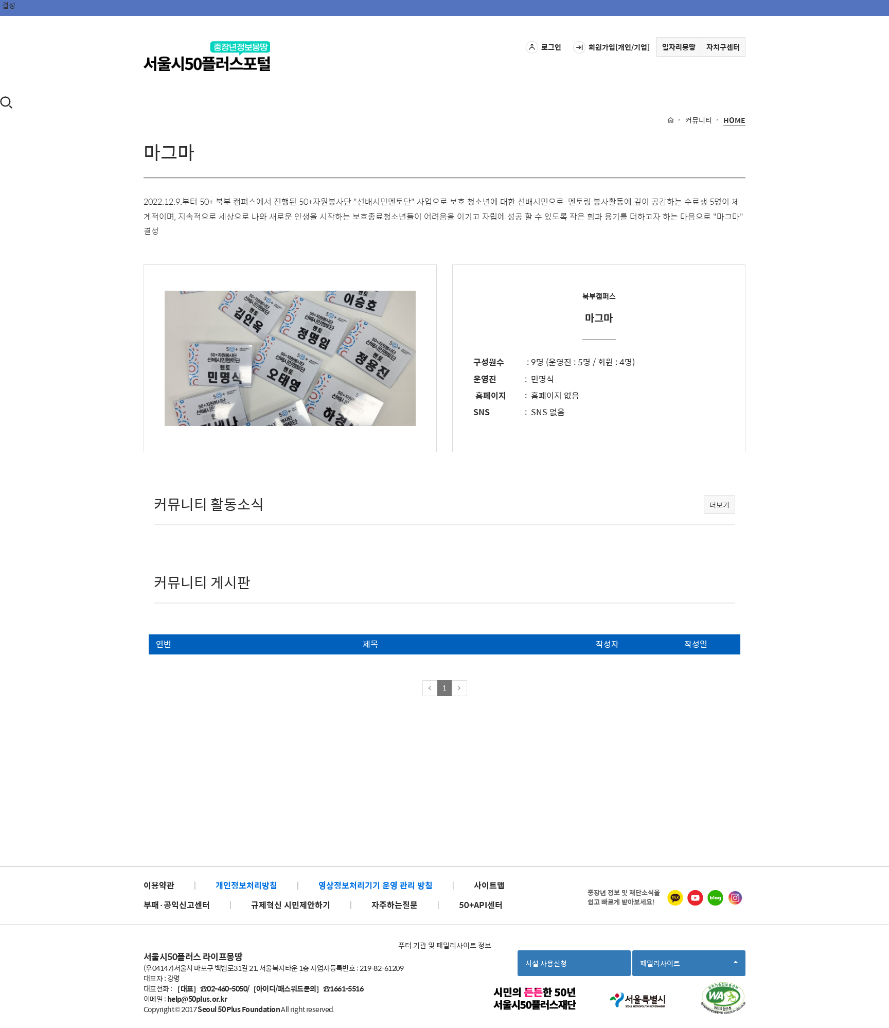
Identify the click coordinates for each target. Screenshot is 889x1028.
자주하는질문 (394, 904)
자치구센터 (723, 46)
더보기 (719, 504)
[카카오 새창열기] (675, 898)
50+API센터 (481, 904)
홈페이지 (489, 395)
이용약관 (159, 885)
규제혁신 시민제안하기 (290, 904)
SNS (481, 411)
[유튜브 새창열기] (695, 898)
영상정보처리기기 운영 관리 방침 (375, 885)
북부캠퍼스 (599, 296)
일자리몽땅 (679, 46)
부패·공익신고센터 (177, 904)
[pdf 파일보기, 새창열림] (723, 998)
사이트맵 (489, 885)
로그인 (551, 46)
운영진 (484, 379)
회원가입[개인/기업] (619, 46)
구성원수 (488, 362)
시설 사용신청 (546, 963)
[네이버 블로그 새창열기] (715, 898)
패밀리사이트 (663, 966)
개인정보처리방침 (246, 885)
